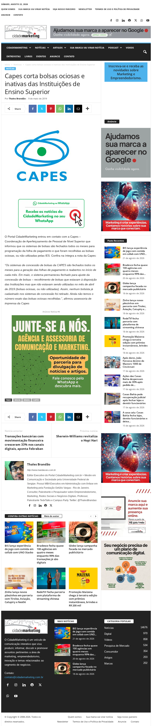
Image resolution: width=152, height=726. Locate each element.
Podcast (113, 47)
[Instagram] (117, 21)
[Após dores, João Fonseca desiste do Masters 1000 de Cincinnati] (112, 362)
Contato (18, 14)
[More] (87, 109)
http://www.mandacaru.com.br (41, 470)
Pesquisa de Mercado (116, 645)
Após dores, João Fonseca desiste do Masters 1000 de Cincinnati (133, 362)
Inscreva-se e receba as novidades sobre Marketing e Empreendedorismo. (125, 72)
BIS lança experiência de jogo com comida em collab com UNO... (135, 251)
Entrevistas (14, 56)
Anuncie (5, 14)
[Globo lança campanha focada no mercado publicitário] (83, 532)
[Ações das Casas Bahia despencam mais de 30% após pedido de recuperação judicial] (112, 380)
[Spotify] (129, 21)
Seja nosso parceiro (64, 9)
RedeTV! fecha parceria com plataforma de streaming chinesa (51, 595)
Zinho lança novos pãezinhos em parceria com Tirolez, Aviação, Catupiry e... (134, 305)
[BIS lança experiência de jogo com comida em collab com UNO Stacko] (19, 532)
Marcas (108, 663)
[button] (145, 52)
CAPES (36, 400)
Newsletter (85, 9)
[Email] (78, 109)
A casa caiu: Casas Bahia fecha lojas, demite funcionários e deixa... (135, 417)
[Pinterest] (51, 109)
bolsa (17, 400)
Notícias (40, 47)
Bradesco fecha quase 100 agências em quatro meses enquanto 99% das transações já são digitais (50, 554)
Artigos (58, 47)
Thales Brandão (17, 98)
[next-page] (96, 516)
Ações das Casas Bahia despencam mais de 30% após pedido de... (133, 380)
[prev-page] (91, 516)
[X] (135, 21)
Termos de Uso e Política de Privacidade (117, 9)
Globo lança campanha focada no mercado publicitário (83, 549)
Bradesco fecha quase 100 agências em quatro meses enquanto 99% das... (135, 269)
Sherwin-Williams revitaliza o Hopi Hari (77, 438)
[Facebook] (111, 21)
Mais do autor (51, 516)
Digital (107, 633)
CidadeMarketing (17, 47)
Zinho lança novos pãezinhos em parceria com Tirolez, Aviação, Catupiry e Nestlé (19, 597)
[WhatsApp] (141, 21)
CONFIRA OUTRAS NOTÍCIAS (23, 516)
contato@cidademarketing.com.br (24, 677)
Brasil (27, 400)
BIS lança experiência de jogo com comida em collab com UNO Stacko (19, 549)
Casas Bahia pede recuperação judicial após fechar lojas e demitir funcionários (134, 399)
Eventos (41, 56)
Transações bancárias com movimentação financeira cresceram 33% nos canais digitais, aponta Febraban (24, 442)
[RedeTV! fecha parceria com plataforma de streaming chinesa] (51, 578)
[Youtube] (147, 21)
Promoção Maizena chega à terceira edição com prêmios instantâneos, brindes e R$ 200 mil (83, 598)
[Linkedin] (123, 21)
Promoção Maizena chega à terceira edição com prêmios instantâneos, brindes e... (135, 342)
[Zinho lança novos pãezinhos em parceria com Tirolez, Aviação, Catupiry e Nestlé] (19, 578)
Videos (130, 47)
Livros (28, 56)
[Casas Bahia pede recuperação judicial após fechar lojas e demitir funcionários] (112, 399)
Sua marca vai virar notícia (34, 9)
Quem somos (8, 9)
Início (7, 64)
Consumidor (111, 651)
